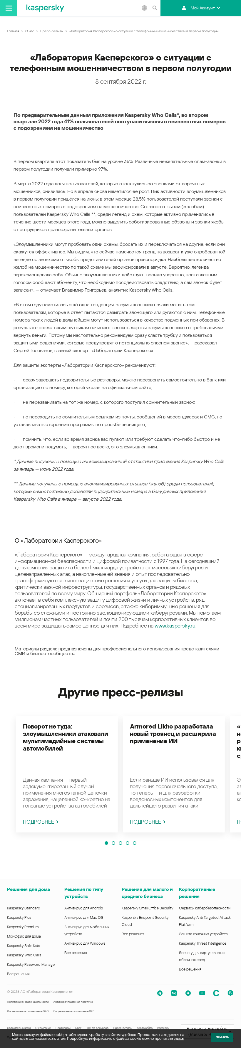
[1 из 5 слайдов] (106, 843)
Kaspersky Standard (23, 908)
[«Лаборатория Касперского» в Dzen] (188, 993)
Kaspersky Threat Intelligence (202, 943)
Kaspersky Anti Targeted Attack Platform (205, 921)
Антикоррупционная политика (73, 1001)
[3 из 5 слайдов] (120, 843)
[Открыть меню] (8, 8)
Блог (78, 1028)
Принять (222, 1037)
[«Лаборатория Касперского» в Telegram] (159, 993)
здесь (179, 1038)
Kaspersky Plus (19, 917)
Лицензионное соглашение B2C (27, 1011)
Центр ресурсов (97, 1028)
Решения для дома (28, 889)
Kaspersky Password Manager (31, 964)
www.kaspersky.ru (175, 626)
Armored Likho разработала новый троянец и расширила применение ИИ (173, 734)
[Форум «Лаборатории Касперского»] (216, 993)
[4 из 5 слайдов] (127, 843)
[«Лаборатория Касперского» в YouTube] (202, 993)
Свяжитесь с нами (19, 1028)
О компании (43, 1028)
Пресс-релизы (122, 1028)
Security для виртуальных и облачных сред (202, 956)
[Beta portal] (230, 993)
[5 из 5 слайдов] (134, 843)
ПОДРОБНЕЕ (38, 822)
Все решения (18, 974)
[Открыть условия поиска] (154, 8)
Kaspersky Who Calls (24, 955)
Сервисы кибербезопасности (204, 908)
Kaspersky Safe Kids (23, 945)
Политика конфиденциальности (27, 1001)
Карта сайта (145, 1028)
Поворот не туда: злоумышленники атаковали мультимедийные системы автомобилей (65, 737)
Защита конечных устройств (203, 934)
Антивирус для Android (83, 908)
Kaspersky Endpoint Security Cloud (145, 921)
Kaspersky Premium (23, 927)
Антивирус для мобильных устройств (86, 930)
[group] (67, 774)
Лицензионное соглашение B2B (73, 1011)
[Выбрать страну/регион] (144, 8)
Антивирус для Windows (84, 943)
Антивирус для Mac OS (83, 917)
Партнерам (63, 1028)
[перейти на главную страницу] (45, 8)
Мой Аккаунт (203, 8)
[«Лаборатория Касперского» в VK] (174, 993)
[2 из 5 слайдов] (113, 843)
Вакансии (163, 1028)
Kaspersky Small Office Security (147, 908)
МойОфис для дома (24, 936)
